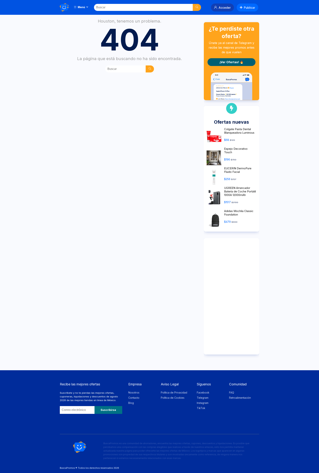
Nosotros (133, 392)
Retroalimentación (240, 397)
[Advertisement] (231, 296)
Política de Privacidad (174, 392)
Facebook (203, 392)
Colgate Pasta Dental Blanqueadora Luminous (239, 130)
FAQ (231, 392)
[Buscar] (197, 7)
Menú (81, 7)
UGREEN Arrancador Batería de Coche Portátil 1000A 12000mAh (240, 191)
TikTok (201, 408)
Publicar (249, 7)
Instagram (202, 402)
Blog (131, 402)
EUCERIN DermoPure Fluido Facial (237, 170)
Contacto (133, 397)
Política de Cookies (172, 397)
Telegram (202, 397)
